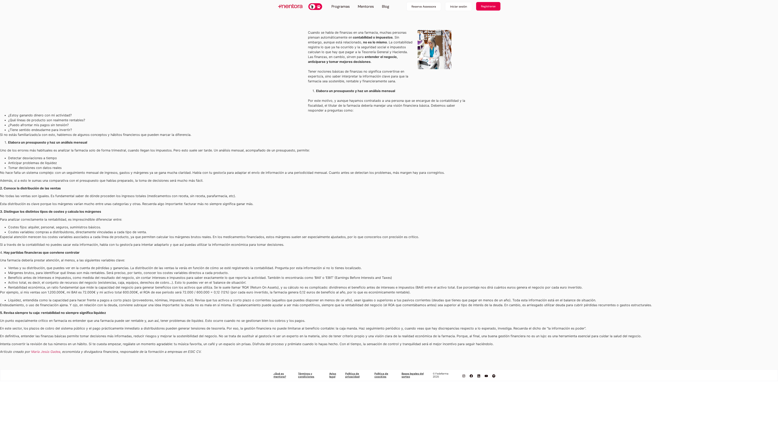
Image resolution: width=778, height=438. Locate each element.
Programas (340, 6)
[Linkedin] (479, 376)
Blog (385, 6)
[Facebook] (471, 376)
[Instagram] (464, 376)
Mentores (366, 6)
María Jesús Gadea (45, 352)
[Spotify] (494, 376)
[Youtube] (486, 376)
